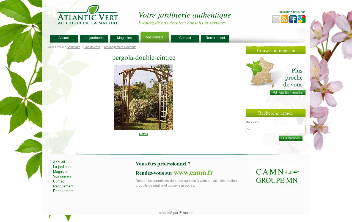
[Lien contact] (276, 20)
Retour (143, 134)
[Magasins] (288, 92)
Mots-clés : (253, 122)
